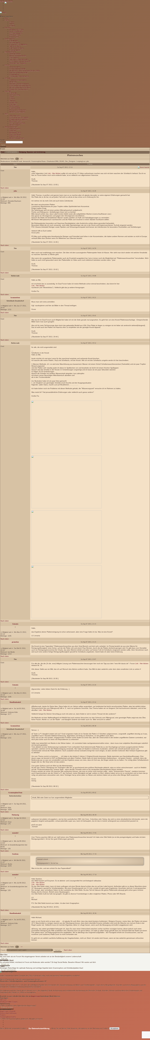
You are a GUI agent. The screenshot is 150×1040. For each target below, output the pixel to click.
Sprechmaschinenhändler (18, 59)
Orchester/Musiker (16, 31)
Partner (3, 1015)
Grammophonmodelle (17, 69)
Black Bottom (14, 106)
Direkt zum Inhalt (6, 1)
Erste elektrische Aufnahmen (20, 86)
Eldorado (12, 131)
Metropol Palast (15, 132)
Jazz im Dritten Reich (17, 123)
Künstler (8, 27)
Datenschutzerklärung (8, 1013)
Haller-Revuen (14, 136)
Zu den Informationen (8, 970)
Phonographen (14, 67)
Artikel (11, 24)
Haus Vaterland (15, 134)
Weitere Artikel (14, 125)
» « (39, 1028)
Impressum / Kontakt (7, 1011)
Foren (7, 20)
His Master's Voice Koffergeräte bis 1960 (24, 71)
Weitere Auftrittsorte (16, 138)
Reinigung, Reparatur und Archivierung (32, 152)
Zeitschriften (14, 57)
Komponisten (14, 37)
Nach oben (5, 188)
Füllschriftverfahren (16, 48)
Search (2, 142)
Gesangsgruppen (15, 33)
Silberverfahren (15, 46)
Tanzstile (8, 91)
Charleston (13, 102)
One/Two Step (14, 95)
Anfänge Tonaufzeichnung (19, 84)
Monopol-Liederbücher (17, 110)
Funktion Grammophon (18, 80)
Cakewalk (13, 93)
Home (7, 18)
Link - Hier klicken (54, 173)
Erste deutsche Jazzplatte (18, 117)
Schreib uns (5, 964)
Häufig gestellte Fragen (8, 1002)
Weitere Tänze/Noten (17, 112)
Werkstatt (12, 82)
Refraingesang (14, 35)
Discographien (14, 42)
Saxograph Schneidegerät (19, 76)
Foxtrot (12, 99)
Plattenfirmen (10, 39)
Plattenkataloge (15, 54)
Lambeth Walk (14, 108)
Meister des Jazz (15, 121)
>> (21, 159)
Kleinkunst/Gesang (16, 29)
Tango (11, 97)
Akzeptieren (114, 1028)
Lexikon (12, 26)
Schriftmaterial (10, 52)
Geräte (7, 65)
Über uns (4, 958)
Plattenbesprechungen (17, 63)
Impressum (35, 996)
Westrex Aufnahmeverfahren (20, 87)
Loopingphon (14, 74)
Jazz (6, 114)
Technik (7, 78)
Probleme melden (7, 1007)
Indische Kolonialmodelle (18, 72)
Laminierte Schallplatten (18, 44)
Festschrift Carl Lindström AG (20, 61)
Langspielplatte (15, 50)
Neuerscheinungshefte (17, 56)
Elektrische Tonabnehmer (18, 89)
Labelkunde (13, 41)
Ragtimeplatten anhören (18, 119)
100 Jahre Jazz (15, 116)
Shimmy (12, 101)
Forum (11, 22)
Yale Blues (13, 104)
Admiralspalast (14, 129)
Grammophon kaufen (8, 1017)
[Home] (3, 12)
